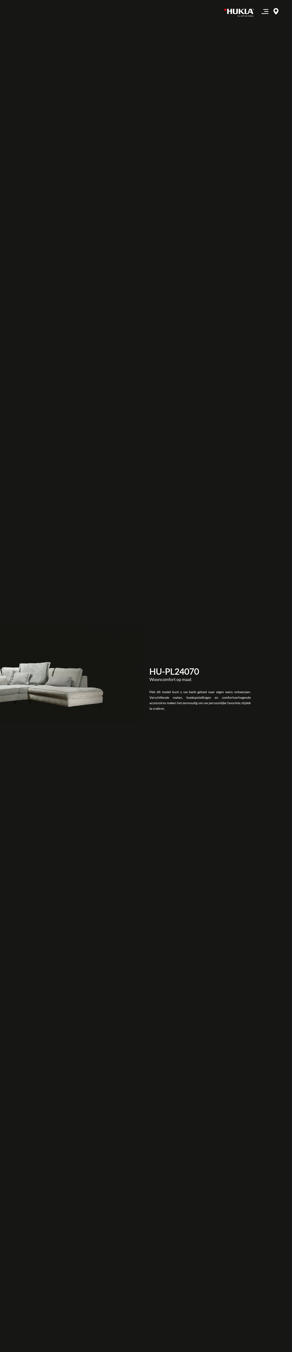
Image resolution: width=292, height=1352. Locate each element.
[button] (265, 12)
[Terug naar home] (240, 12)
